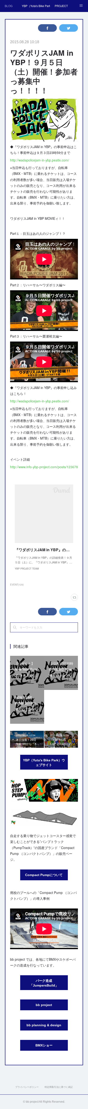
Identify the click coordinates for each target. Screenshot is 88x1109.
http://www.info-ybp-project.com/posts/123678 (44, 466)
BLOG (8, 6)
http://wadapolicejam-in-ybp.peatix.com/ (39, 160)
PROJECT (61, 6)
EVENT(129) (17, 584)
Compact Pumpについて (44, 875)
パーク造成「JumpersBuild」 (44, 983)
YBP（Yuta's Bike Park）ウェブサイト (44, 762)
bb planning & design (44, 1025)
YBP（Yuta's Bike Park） (36, 6)
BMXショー (44, 1045)
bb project (44, 1005)
